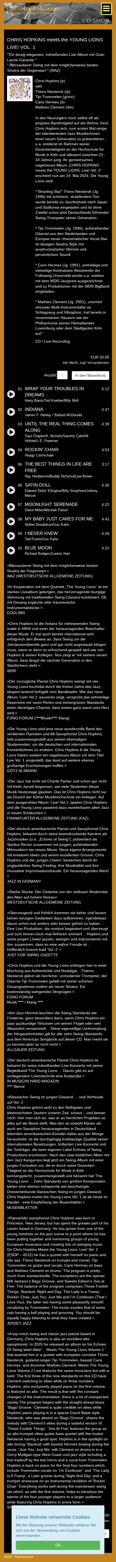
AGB (8, 1556)
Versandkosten (98, 363)
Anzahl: (50, 375)
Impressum (24, 1556)
